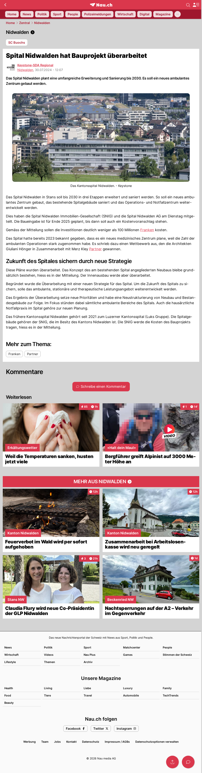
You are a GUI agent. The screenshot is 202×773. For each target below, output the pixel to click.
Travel (88, 695)
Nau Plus (89, 654)
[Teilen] (172, 762)
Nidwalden (42, 23)
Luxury (128, 688)
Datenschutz (90, 741)
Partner (95, 249)
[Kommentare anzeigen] (188, 762)
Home (10, 23)
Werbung (29, 741)
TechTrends (171, 695)
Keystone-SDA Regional (35, 65)
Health (8, 688)
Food (7, 695)
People (167, 647)
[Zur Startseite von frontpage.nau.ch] (101, 5)
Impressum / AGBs (117, 741)
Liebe (87, 688)
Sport (87, 647)
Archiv (88, 662)
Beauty (9, 702)
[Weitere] (177, 14)
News (8, 647)
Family (167, 688)
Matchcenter (131, 647)
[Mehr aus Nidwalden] (101, 481)
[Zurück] (5, 4)
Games (128, 654)
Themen (49, 662)
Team (45, 741)
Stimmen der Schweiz (177, 654)
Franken (147, 230)
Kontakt (71, 741)
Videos (48, 654)
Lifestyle (10, 662)
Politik (48, 647)
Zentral (24, 23)
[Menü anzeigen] (196, 5)
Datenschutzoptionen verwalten (157, 741)
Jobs (57, 741)
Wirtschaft (11, 654)
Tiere (47, 695)
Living (48, 688)
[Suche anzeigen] (188, 4)
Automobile (131, 695)
